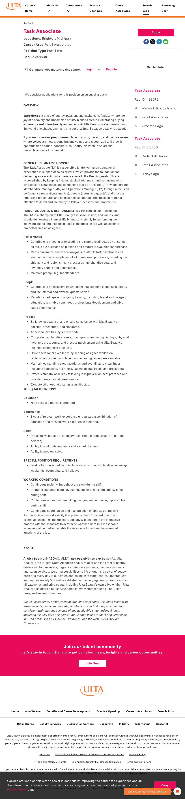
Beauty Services (50, 724)
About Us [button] (52, 5)
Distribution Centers (80, 724)
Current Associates (122, 8)
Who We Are (33, 711)
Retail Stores (25, 724)
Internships (142, 724)
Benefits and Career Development (69, 711)
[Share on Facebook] (146, 41)
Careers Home (30, 8)
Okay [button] (165, 785)
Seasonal (162, 724)
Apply (156, 32)
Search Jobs (147, 8)
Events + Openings (95, 8)
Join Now (92, 663)
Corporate (106, 724)
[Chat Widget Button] (177, 791)
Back (31, 23)
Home (15, 711)
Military (124, 724)
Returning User (168, 8)
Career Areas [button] (74, 5)
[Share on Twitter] (152, 41)
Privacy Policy (17, 789)
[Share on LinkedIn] (159, 41)
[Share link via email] (165, 41)
